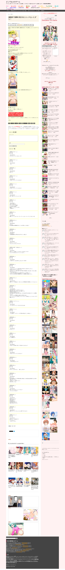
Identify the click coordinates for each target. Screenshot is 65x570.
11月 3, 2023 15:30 (12, 304)
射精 (13, 561)
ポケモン (21, 559)
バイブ (29, 557)
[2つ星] (19, 24)
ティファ (20, 557)
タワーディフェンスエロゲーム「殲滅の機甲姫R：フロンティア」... (53, 196)
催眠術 (29, 123)
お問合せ (42, 10)
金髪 (34, 123)
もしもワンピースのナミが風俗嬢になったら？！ (34, 470)
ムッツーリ (25, 123)
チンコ (17, 557)
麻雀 (16, 562)
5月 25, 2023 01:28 (12, 388)
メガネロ (32, 559)
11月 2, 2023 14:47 (12, 312)
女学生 (7, 561)
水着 (27, 561)
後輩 (32, 123)
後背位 (20, 561)
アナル (29, 556)
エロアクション (45, 7)
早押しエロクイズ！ (51, 156)
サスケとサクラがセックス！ (10, 544)
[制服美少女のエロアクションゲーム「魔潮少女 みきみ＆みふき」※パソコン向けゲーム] (34, 478)
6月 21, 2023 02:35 (12, 352)
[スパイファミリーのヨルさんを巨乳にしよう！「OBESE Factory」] (11, 447)
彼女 (18, 561)
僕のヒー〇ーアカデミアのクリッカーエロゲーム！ (14, 546)
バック (32, 557)
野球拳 (11, 562)
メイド (29, 559)
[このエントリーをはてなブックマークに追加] (14, 431)
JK (22, 123)
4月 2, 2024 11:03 (12, 250)
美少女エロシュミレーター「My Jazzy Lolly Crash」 (14, 549)
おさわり (12, 556)
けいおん (17, 556)
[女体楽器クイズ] (19, 447)
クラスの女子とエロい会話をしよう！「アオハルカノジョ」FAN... (53, 111)
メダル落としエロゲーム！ (52, 101)
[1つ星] (18, 24)
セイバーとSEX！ (9, 547)
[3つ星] (20, 24)
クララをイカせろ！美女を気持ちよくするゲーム (14, 542)
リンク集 (37, 10)
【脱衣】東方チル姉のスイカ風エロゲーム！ (34, 455)
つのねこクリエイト (25, 556)
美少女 (19, 123)
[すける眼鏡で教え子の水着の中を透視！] (19, 478)
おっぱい (16, 123)
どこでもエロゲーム (13, 2)
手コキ (23, 561)
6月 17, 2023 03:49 (12, 368)
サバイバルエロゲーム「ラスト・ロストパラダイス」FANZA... (53, 204)
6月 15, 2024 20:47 (12, 232)
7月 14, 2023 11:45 (12, 320)
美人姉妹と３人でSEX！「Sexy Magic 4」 (19, 470)
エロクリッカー (35, 7)
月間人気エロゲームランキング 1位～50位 (18, 10)
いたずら (12, 123)
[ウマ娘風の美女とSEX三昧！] (27, 462)
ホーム (8, 10)
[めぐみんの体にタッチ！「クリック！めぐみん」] (11, 478)
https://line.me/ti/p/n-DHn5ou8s (15, 243)
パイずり (35, 557)
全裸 (35, 559)
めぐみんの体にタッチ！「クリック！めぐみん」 (11, 486)
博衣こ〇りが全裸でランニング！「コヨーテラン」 (14, 545)
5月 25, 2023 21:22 (12, 376)
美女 (27, 7)
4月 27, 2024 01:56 (12, 241)
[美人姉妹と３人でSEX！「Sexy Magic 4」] (19, 462)
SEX (9, 123)
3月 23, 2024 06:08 (12, 259)
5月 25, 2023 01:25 (12, 397)
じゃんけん (20, 556)
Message (55, 47)
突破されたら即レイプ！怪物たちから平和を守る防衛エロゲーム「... (53, 128)
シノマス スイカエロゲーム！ (11, 551)
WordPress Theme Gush (10, 566)
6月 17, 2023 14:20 (12, 360)
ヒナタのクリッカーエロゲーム (53, 178)
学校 (11, 561)
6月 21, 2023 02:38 (12, 336)
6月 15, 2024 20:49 (12, 223)
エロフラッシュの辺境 (33, 556)
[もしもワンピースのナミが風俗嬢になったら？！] (34, 462)
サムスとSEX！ (26, 454)
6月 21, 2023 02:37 (12, 344)
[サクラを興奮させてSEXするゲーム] (11, 462)
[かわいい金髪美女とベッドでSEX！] (27, 478)
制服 (37, 559)
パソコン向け (10, 559)
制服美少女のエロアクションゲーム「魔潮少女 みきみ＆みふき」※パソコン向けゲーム (34, 487)
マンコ (24, 559)
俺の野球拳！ (50, 165)
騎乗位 (14, 562)
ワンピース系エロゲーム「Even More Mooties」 (14, 543)
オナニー (11, 557)
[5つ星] (22, 24)
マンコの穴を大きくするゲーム (53, 199)
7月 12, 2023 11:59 (12, 328)
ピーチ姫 (19, 559)
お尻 (15, 556)
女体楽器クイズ (18, 454)
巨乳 (15, 561)
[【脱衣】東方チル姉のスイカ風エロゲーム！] (34, 447)
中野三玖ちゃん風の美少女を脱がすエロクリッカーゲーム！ (15, 548)
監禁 (7, 562)
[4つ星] (21, 24)
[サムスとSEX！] (27, 447)
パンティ (15, 559)
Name (55, 45)
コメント (11, 134)
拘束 (25, 561)
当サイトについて (31, 10)
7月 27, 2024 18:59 (12, 215)
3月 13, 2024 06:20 (12, 267)
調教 (9, 562)
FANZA (7, 556)
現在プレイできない (33, 561)
